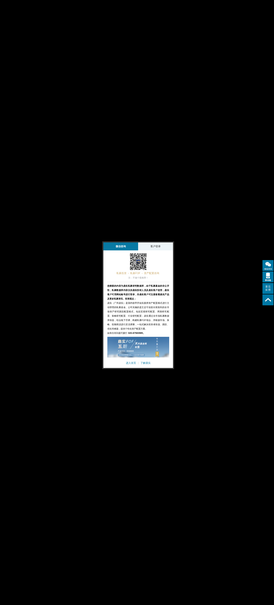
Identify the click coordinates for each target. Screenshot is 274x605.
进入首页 (131, 363)
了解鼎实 (145, 363)
